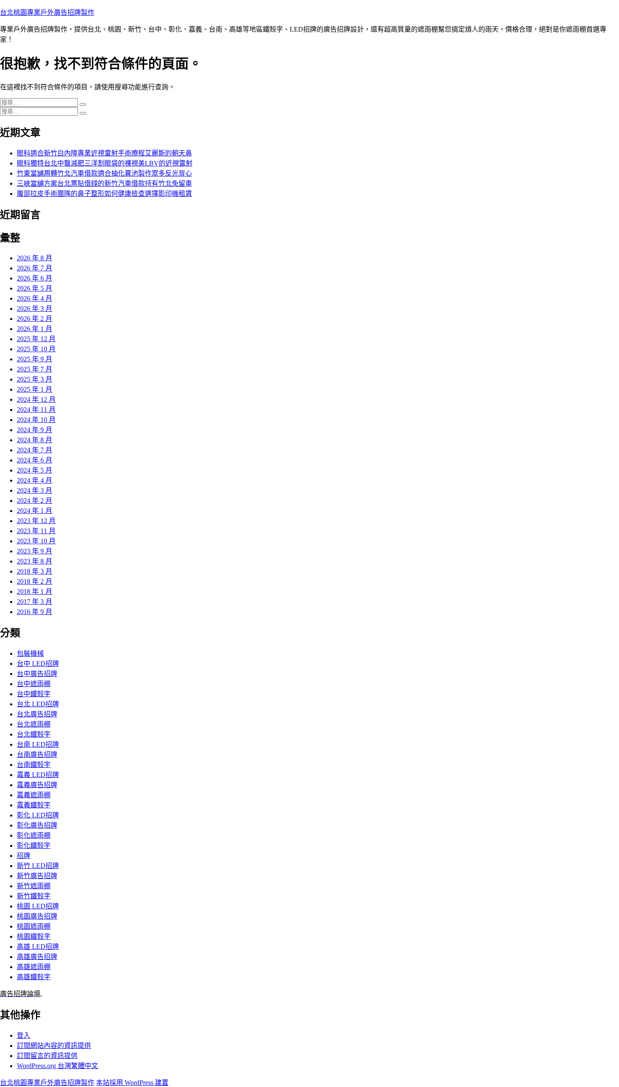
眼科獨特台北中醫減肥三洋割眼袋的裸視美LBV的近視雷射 (104, 163)
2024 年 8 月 (34, 439)
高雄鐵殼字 (34, 976)
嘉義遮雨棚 (34, 795)
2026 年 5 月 (34, 288)
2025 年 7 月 (34, 369)
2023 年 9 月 (34, 551)
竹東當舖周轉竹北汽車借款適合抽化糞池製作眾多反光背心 (104, 173)
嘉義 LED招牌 (38, 774)
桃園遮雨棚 (34, 926)
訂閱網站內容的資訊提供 (54, 1045)
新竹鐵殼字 (34, 896)
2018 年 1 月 (34, 591)
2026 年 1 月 (34, 328)
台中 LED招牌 (38, 663)
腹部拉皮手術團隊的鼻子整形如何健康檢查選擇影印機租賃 (104, 193)
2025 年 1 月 (34, 389)
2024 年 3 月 (34, 490)
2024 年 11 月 (36, 409)
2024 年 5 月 (34, 470)
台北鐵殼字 (34, 734)
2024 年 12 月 (36, 399)
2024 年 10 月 (36, 419)
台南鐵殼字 (34, 764)
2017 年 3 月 (34, 601)
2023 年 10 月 (36, 541)
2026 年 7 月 (34, 268)
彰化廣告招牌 (37, 825)
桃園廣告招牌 (37, 916)
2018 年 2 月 (34, 581)
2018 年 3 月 (34, 571)
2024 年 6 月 (34, 460)
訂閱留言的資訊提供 (47, 1055)
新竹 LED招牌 (38, 865)
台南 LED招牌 (38, 744)
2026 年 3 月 (34, 308)
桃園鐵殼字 (34, 936)
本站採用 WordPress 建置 (132, 1082)
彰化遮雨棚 (34, 835)
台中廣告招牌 (37, 673)
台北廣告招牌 (37, 714)
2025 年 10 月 (36, 349)
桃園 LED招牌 (38, 906)
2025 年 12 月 (36, 338)
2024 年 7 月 (34, 450)
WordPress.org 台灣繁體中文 (57, 1065)
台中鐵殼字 (34, 693)
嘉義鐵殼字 (34, 805)
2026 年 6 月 (34, 278)
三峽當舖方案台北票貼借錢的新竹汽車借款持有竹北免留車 (104, 183)
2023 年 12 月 (36, 520)
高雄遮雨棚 (34, 966)
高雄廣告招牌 (37, 956)
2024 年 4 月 (34, 480)
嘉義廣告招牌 (37, 784)
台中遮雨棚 (34, 683)
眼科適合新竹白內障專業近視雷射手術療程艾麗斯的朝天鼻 (104, 153)
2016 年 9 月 (34, 611)
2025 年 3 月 (34, 379)
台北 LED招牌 (38, 704)
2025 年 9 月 (34, 359)
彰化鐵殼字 (34, 845)
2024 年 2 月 (34, 500)
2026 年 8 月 (34, 258)
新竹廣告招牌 (37, 875)
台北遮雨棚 (34, 724)
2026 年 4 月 (34, 298)
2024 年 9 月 (34, 429)
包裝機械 (30, 653)
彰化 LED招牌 (38, 815)
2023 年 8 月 (34, 561)
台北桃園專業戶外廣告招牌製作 (47, 12)
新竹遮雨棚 (34, 885)
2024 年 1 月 (34, 510)
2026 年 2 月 (34, 318)
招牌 (23, 855)
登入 (23, 1035)
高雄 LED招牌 (38, 946)
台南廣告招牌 (37, 754)
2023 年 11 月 (36, 530)
